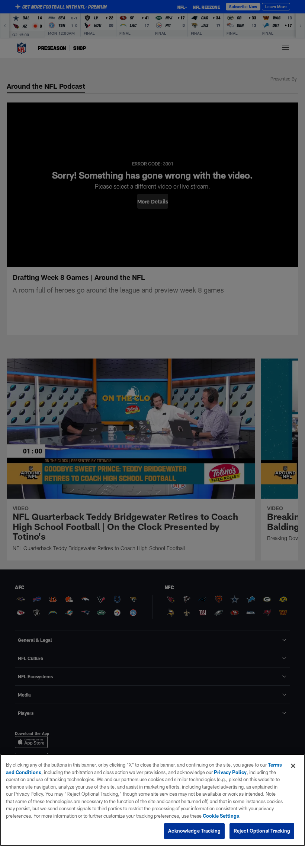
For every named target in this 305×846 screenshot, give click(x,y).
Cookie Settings (221, 816)
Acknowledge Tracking (194, 831)
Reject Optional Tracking (262, 831)
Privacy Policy (230, 772)
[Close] (293, 766)
